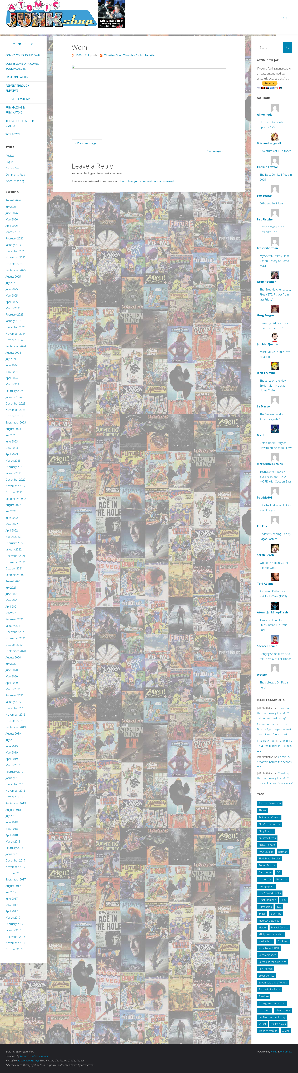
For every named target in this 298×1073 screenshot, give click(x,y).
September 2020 (16, 651)
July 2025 (11, 283)
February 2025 (14, 314)
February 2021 (14, 619)
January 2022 (14, 549)
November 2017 (16, 867)
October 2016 (14, 949)
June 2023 (12, 441)
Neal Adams (266, 941)
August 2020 (13, 657)
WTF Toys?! (13, 134)
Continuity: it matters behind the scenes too (274, 746)
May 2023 (12, 448)
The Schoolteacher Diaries (20, 123)
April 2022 (12, 530)
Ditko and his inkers (272, 203)
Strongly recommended (272, 1003)
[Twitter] (20, 44)
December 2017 (15, 860)
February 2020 (14, 695)
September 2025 (16, 270)
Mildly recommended (271, 934)
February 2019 (14, 772)
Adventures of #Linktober (275, 151)
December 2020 (15, 632)
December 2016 (15, 937)
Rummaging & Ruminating (15, 110)
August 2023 (13, 429)
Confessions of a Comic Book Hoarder (22, 66)
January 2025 (14, 321)
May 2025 (12, 295)
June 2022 (12, 518)
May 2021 (12, 600)
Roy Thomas (266, 968)
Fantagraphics (266, 886)
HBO (283, 900)
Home (284, 17)
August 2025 (13, 276)
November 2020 (16, 638)
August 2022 (13, 505)
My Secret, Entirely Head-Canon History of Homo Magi (275, 261)
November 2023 (16, 410)
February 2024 (14, 391)
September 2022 (16, 499)
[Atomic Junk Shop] (65, 14)
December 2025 (15, 251)
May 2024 (12, 372)
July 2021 (11, 587)
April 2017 (12, 911)
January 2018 (14, 854)
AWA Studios (266, 851)
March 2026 (13, 232)
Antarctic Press (267, 838)
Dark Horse (265, 872)
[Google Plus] (26, 44)
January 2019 (14, 778)
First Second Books (270, 893)
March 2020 (13, 689)
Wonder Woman (268, 1030)
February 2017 (14, 924)
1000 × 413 (82, 55)
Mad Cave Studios (269, 920)
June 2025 (12, 289)
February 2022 (14, 543)
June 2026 (12, 213)
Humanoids (265, 906)
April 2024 (12, 378)
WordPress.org (15, 181)
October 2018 (14, 797)
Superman (264, 1010)
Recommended (267, 955)
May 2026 (12, 219)
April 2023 (12, 454)
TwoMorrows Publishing (272, 1017)
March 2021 (13, 613)
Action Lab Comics (269, 817)
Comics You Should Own (23, 55)
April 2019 (12, 759)
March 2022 (13, 537)
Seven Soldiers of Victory (273, 982)
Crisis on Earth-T (18, 77)
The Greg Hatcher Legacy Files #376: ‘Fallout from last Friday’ (275, 294)
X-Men (286, 1030)
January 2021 (14, 626)
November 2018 (16, 791)
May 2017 (12, 905)
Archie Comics (267, 844)
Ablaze (262, 810)
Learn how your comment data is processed (147, 181)
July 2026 (11, 207)
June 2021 (12, 594)
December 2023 (15, 403)
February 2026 (14, 238)
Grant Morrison (267, 900)
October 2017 (14, 873)
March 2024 (13, 384)
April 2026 (12, 226)
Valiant (262, 1024)
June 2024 (12, 365)
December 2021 (15, 556)
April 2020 (12, 683)
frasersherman (266, 724)
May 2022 (12, 524)
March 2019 (13, 765)
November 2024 (16, 334)
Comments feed (15, 174)
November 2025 (16, 257)
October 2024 (14, 340)
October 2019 (14, 721)
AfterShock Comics (269, 824)
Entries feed (13, 168)
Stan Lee (264, 996)
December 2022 (15, 479)
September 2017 (16, 879)
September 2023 (16, 422)
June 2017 (12, 898)
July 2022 (11, 511)
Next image (214, 151)
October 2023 (14, 416)
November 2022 (16, 486)
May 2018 (12, 829)
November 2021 (16, 562)
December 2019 (15, 708)
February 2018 (14, 848)
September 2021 (16, 575)
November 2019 (16, 714)
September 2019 (16, 727)
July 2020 (11, 664)
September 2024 (16, 346)
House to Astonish (19, 99)
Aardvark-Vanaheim (270, 803)
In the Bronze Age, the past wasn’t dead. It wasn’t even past (274, 729)
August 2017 (13, 886)
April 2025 (12, 302)
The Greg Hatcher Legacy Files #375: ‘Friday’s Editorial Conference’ (274, 778)
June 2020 (12, 670)
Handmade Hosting (27, 1060)
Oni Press (283, 941)
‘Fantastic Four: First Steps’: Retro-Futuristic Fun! (273, 625)
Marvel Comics (279, 927)
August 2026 (13, 200)
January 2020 (14, 702)
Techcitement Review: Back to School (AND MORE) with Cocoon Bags (276, 477)
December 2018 (15, 784)
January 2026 (14, 245)
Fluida (273, 1051)
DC (278, 872)
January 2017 (14, 930)
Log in (9, 162)
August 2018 (13, 810)
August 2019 (13, 733)
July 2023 (11, 435)
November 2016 (16, 943)
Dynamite (281, 879)
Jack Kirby (276, 913)
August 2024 (13, 353)
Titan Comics (282, 1010)
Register (11, 155)
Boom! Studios (267, 865)
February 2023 (14, 467)
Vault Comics (278, 1024)
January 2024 (14, 397)
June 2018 (12, 822)
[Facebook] (14, 44)
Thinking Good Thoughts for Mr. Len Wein (130, 55)
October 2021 (14, 568)
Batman (282, 851)
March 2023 (13, 460)
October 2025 (14, 264)
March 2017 (13, 917)
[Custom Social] (32, 44)
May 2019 (12, 752)
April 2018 (12, 835)
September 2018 (16, 803)
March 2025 (13, 308)
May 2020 (12, 676)
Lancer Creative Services (34, 1056)
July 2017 (11, 892)
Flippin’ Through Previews (17, 88)
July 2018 (11, 816)
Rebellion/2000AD (269, 948)
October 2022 (14, 492)
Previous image (86, 143)
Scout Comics (266, 975)
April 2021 (12, 606)
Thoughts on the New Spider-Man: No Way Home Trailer (273, 385)
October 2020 (14, 645)
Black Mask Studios (270, 858)
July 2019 (11, 740)
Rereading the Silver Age (272, 961)
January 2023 (14, 473)
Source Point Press (269, 989)
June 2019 (12, 746)
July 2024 (11, 359)
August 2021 (13, 581)
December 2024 (15, 327)
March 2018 (13, 841)
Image (262, 913)
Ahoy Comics (266, 831)
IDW (279, 906)
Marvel (262, 927)
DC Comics (265, 879)
